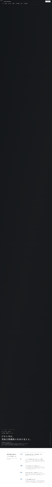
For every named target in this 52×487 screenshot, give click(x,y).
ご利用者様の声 (25, 3)
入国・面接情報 (17, 3)
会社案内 (6, 3)
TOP (3, 3)
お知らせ (22, 3)
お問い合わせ (47, 1)
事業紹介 (14, 3)
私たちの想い (9, 3)
